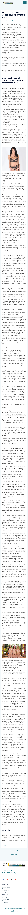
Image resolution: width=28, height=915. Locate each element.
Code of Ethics (6, 887)
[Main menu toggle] (25, 2)
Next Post (14, 854)
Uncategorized (6, 20)
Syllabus (4, 901)
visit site (4, 845)
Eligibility (4, 897)
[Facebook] (3, 879)
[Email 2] (15, 879)
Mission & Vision (6, 890)
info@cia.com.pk (10, 872)
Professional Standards (8, 888)
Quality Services (6, 892)
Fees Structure (6, 899)
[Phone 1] (11, 879)
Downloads (5, 902)
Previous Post (14, 851)
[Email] (7, 879)
